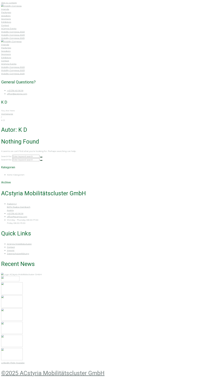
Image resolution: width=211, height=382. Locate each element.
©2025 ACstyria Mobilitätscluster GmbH (52, 373)
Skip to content (9, 2)
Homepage (7, 114)
